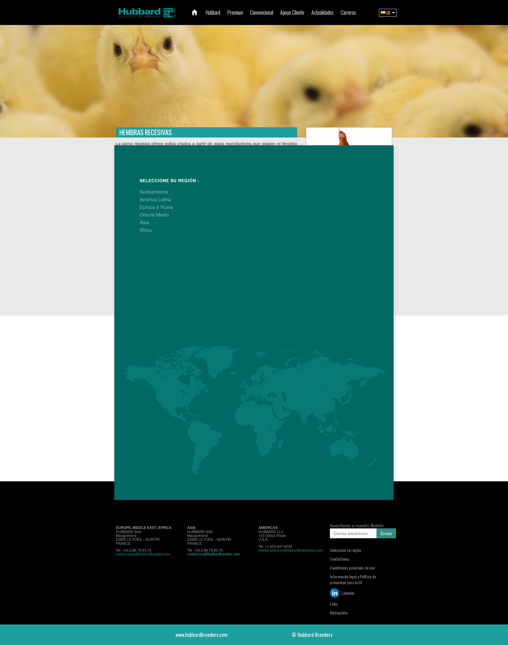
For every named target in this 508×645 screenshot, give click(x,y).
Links (334, 604)
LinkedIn (347, 593)
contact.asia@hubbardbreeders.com (213, 553)
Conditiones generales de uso (352, 567)
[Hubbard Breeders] (147, 12)
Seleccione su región (345, 550)
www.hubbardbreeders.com (202, 634)
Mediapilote (339, 612)
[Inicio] (194, 12)
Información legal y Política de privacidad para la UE (353, 579)
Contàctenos (339, 559)
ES (388, 13)
